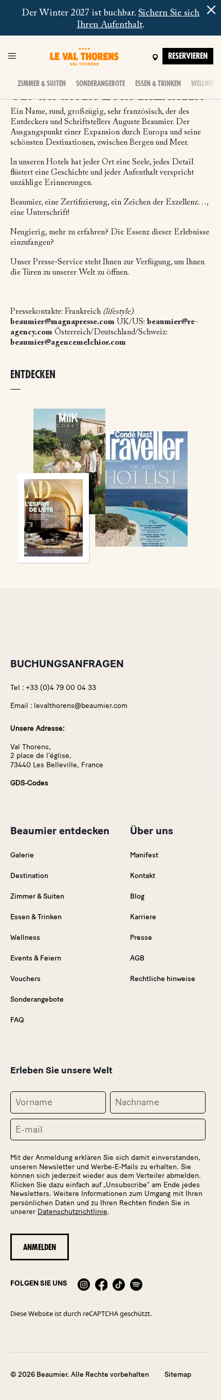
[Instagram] (84, 1283)
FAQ (17, 1020)
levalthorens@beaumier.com (80, 705)
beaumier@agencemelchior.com (68, 343)
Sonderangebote (100, 83)
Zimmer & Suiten (41, 83)
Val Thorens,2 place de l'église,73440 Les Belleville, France (56, 756)
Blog (137, 896)
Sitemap (177, 1374)
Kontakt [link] (142, 875)
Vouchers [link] (25, 978)
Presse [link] (141, 937)
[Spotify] (136, 1283)
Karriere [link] (143, 917)
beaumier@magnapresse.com (62, 322)
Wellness (204, 83)
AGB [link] (137, 958)
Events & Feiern (35, 958)
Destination (29, 875)
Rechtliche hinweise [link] (162, 978)
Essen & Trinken (158, 83)
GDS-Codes (29, 783)
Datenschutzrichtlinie (72, 1211)
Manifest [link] (144, 855)
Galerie (22, 855)
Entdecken (33, 374)
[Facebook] (101, 1283)
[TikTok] (119, 1283)
